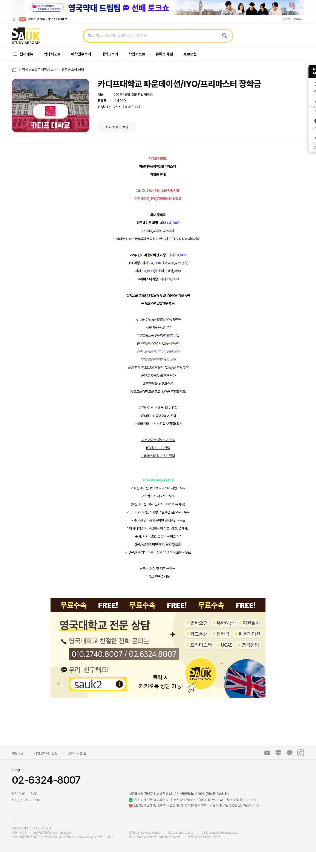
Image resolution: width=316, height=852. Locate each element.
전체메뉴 (26, 54)
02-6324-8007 (46, 780)
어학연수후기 (81, 54)
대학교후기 (109, 54)
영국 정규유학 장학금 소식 (39, 70)
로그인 (286, 19)
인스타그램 (300, 752)
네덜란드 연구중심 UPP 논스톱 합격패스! (47, 19)
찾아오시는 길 (77, 753)
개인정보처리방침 (45, 753)
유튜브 (267, 752)
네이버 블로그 (278, 752)
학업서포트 (137, 54)
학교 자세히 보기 (117, 127)
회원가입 (298, 19)
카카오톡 (289, 752)
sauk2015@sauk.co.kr (223, 832)
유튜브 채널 (164, 54)
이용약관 (17, 753)
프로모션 (190, 54)
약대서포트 (52, 54)
